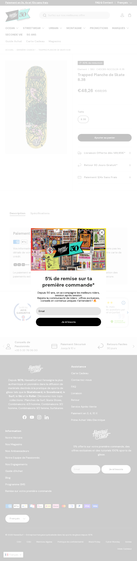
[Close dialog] (102, 232)
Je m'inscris (68, 321)
